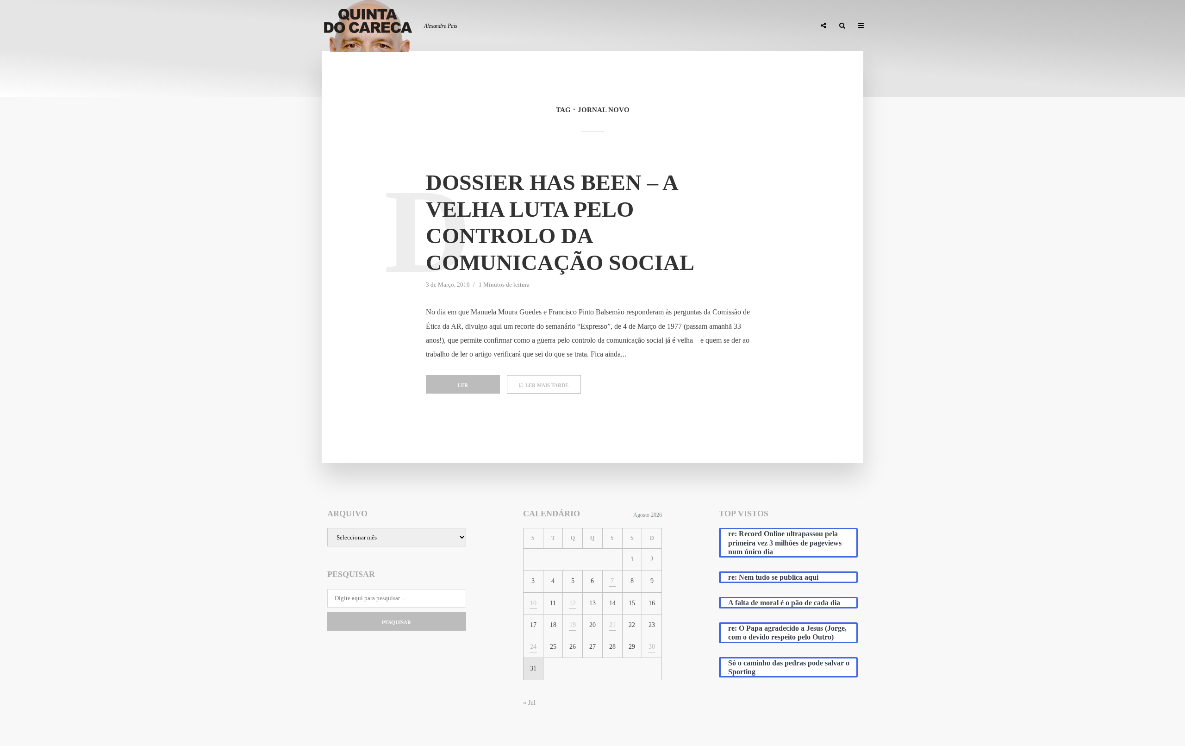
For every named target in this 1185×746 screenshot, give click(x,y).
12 (572, 603)
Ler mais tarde (546, 385)
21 (612, 624)
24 (533, 646)
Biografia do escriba (641, 26)
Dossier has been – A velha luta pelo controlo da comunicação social (560, 222)
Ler (463, 385)
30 (652, 646)
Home (588, 26)
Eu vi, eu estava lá (782, 26)
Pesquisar (396, 622)
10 (533, 603)
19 (572, 624)
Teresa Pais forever (714, 26)
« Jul (529, 702)
